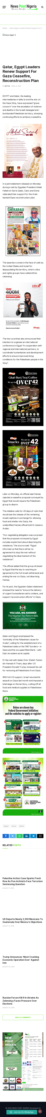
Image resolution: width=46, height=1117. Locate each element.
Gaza (14, 826)
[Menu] (4, 7)
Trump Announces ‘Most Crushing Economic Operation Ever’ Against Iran (21, 960)
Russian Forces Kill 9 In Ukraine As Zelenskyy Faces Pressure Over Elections (21, 1000)
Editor (7, 86)
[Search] (42, 7)
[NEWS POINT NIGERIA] (24, 7)
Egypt (6, 826)
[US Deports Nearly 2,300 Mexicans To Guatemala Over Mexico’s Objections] (23, 904)
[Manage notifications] (40, 1111)
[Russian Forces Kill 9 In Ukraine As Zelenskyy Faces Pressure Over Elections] (23, 982)
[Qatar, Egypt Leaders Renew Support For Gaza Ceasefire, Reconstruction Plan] (23, 47)
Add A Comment (23, 1017)
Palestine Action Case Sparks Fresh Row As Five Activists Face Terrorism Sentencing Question (23, 881)
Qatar (21, 826)
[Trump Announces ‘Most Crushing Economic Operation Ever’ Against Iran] (23, 941)
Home (5, 28)
